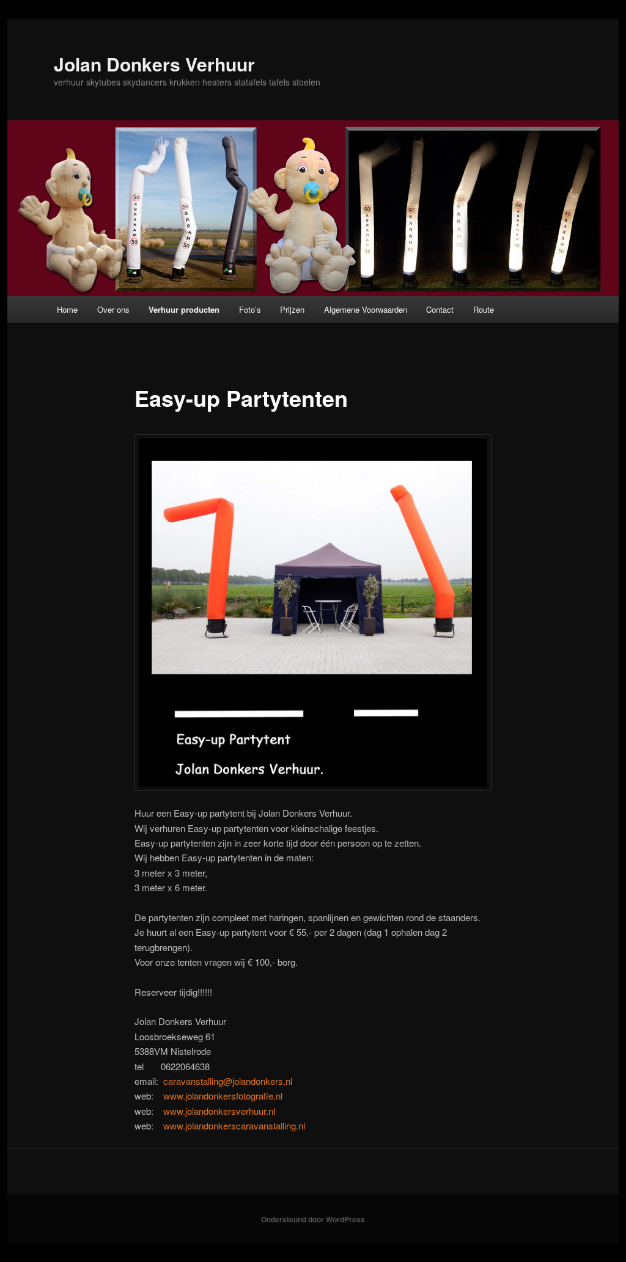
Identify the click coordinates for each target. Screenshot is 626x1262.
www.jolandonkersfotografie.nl (222, 1095)
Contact (440, 309)
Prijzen (292, 309)
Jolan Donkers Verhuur (154, 64)
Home (67, 309)
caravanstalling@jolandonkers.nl (227, 1080)
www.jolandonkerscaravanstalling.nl (234, 1125)
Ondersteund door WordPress (313, 1219)
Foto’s (250, 309)
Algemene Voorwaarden (365, 309)
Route (483, 309)
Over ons (113, 309)
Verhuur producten (184, 309)
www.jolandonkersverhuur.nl (219, 1110)
